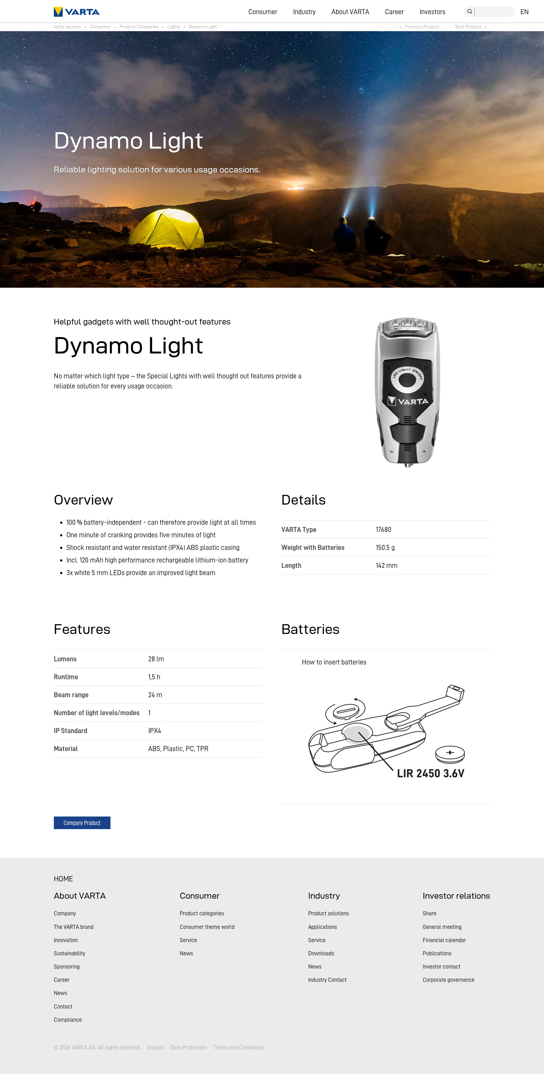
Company (65, 913)
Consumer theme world (207, 927)
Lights (173, 26)
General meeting (442, 927)
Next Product (471, 26)
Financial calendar (444, 940)
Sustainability (69, 953)
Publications (437, 953)
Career (394, 11)
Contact (63, 1006)
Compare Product (82, 822)
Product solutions (328, 913)
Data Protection (188, 1048)
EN (524, 11)
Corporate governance (448, 979)
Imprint (155, 1048)
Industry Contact (327, 979)
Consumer (262, 11)
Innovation (66, 940)
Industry (304, 11)
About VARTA (350, 11)
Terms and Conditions (238, 1048)
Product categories (202, 913)
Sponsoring (67, 966)
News (60, 993)
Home (63, 878)
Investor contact (442, 966)
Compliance (68, 1019)
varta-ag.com (67, 26)
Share (429, 913)
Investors (432, 11)
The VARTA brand (74, 927)
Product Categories (139, 26)
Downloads (321, 953)
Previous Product (419, 26)
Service (188, 940)
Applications (322, 927)
